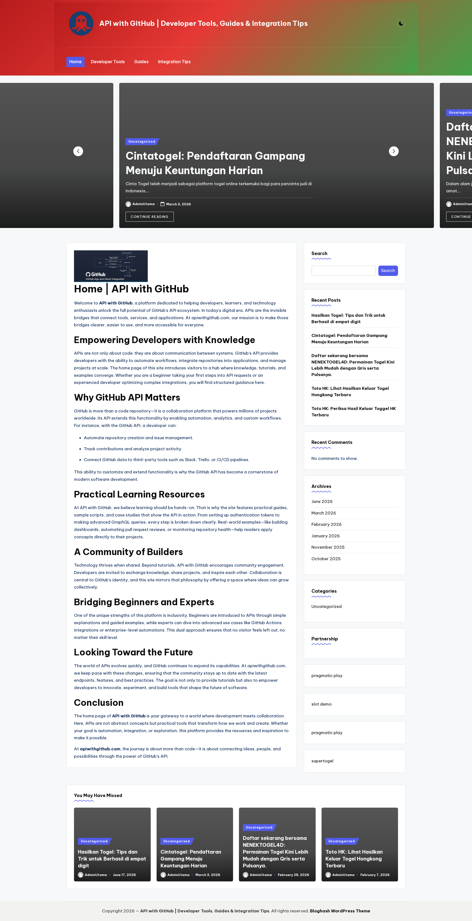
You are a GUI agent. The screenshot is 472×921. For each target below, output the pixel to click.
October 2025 (326, 558)
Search (319, 253)
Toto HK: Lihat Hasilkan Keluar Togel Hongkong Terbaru (350, 391)
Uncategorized (101, 141)
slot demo (321, 704)
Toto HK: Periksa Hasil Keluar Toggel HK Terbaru (353, 412)
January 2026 (325, 536)
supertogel (322, 761)
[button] (109, 217)
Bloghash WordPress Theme (340, 911)
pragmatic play (326, 675)
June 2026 (322, 501)
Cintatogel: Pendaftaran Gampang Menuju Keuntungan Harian (349, 339)
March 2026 (323, 513)
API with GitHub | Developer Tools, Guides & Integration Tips (203, 23)
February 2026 (326, 524)
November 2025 (328, 547)
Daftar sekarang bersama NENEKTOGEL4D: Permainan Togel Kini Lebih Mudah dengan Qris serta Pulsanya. (353, 365)
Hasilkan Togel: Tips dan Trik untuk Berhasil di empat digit (348, 318)
